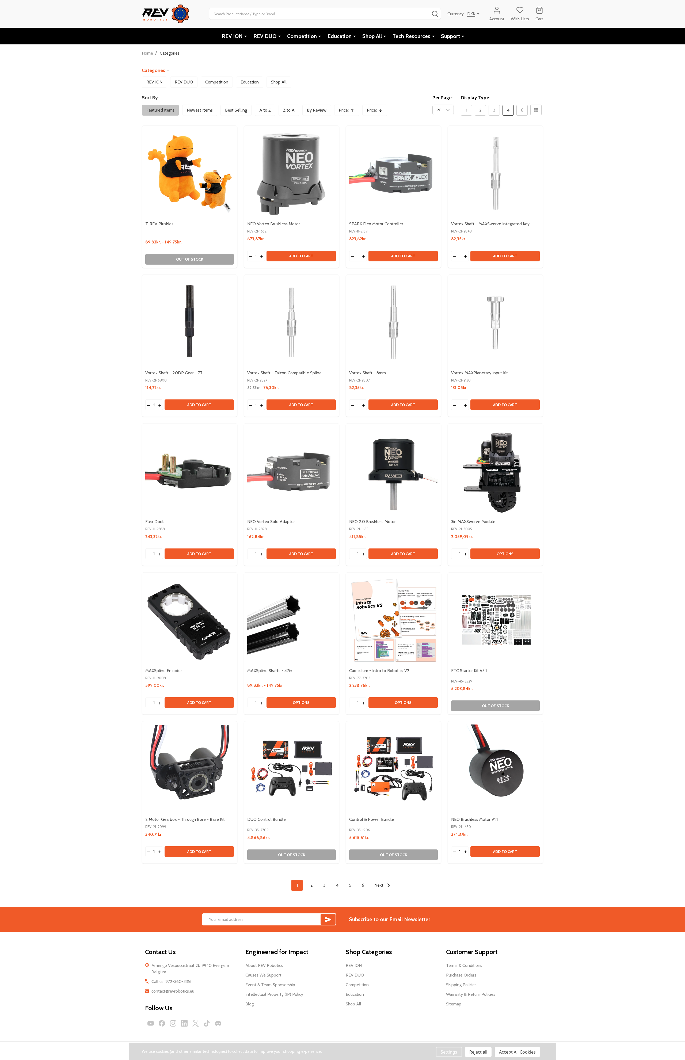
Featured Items (160, 110)
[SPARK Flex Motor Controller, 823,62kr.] (393, 173)
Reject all (478, 1052)
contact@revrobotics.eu (172, 991)
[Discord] (218, 1023)
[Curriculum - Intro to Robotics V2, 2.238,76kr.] (393, 620)
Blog (249, 1003)
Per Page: (442, 98)
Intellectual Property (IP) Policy (274, 994)
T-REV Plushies (159, 223)
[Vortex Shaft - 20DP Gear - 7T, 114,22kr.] (189, 322)
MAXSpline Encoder (163, 670)
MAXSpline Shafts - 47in (269, 670)
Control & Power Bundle (371, 819)
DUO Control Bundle (266, 819)
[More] (245, 36)
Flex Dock (154, 521)
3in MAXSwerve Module (473, 521)
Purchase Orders (461, 975)
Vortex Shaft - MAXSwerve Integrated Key (490, 223)
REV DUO (264, 36)
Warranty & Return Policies (470, 994)
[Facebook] (162, 1023)
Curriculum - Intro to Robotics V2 (379, 670)
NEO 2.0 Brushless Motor (372, 521)
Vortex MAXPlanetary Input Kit (479, 372)
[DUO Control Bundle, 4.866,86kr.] (291, 769)
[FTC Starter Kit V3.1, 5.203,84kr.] (495, 620)
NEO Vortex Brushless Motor (273, 223)
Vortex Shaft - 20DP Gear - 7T (174, 372)
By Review (316, 110)
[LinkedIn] (184, 1023)
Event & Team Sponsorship (270, 984)
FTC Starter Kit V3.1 (469, 670)
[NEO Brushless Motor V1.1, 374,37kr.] (495, 769)
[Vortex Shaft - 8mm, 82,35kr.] (393, 322)
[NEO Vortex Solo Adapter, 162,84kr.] (291, 471)
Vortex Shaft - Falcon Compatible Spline (284, 372)
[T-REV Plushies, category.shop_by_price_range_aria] (189, 173)
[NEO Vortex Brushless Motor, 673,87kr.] (291, 173)
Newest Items (200, 110)
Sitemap (453, 1003)
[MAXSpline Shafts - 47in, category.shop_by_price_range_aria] (291, 620)
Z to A (289, 110)
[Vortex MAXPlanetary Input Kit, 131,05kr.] (495, 322)
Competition (302, 36)
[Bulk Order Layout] (536, 110)
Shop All (372, 36)
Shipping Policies (461, 984)
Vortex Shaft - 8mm (367, 372)
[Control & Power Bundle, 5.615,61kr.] (393, 769)
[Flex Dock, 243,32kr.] (189, 471)
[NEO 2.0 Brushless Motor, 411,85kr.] (393, 471)
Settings (449, 1052)
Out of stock (189, 259)
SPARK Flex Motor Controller (376, 223)
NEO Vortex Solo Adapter (271, 521)
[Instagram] (173, 1023)
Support (450, 36)
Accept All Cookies (517, 1052)
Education (340, 36)
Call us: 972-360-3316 (171, 981)
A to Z (265, 110)
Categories (153, 70)
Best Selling (236, 110)
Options (505, 553)
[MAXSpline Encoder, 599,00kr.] (189, 620)
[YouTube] (150, 1023)
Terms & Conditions (464, 965)
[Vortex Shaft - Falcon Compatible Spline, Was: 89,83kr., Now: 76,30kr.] (291, 322)
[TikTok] (206, 1023)
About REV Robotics (264, 965)
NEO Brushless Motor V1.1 (474, 819)
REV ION (232, 36)
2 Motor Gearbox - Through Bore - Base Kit (185, 819)
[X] (195, 1023)
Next (379, 885)
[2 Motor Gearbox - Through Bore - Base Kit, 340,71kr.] (189, 769)
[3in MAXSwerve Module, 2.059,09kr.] (495, 471)
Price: (348, 112)
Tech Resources (411, 36)
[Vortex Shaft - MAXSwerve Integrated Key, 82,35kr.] (495, 173)
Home (147, 53)
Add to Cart (301, 256)
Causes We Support (263, 975)
